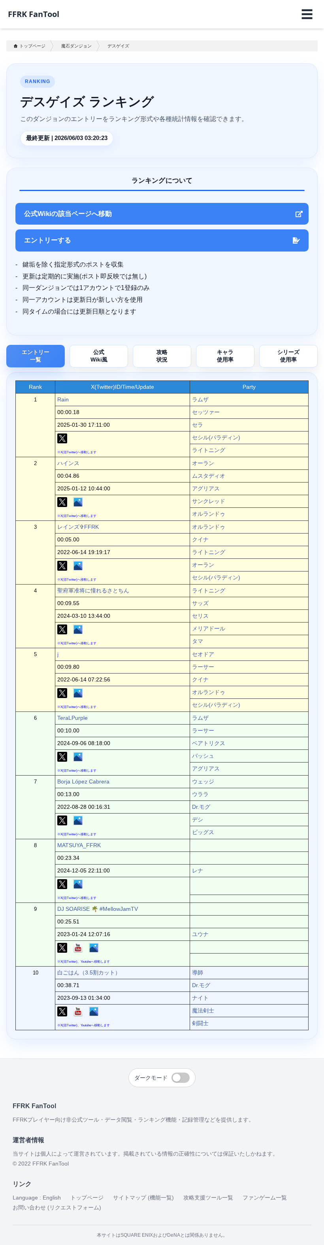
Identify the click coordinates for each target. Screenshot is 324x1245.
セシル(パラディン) (216, 437)
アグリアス (206, 488)
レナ (197, 870)
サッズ (200, 603)
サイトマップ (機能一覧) (143, 1197)
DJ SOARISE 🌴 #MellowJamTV (97, 909)
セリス (200, 616)
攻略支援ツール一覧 (208, 1197)
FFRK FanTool (33, 14)
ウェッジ (203, 781)
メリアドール (208, 628)
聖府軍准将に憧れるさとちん (93, 590)
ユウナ (200, 934)
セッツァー (206, 412)
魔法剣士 (203, 1010)
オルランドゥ (208, 514)
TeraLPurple (72, 718)
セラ (197, 425)
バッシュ (203, 756)
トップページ (32, 46)
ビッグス (203, 832)
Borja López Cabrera (83, 781)
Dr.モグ (201, 807)
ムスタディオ (208, 476)
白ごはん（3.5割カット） (89, 972)
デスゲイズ (118, 46)
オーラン (203, 463)
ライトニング (208, 450)
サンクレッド (208, 501)
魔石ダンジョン (76, 46)
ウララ (200, 794)
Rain (63, 399)
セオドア (203, 654)
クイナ (200, 539)
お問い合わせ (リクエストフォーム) (57, 1207)
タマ (197, 641)
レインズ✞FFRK (78, 527)
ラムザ (200, 399)
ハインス (68, 463)
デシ (197, 819)
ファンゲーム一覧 (265, 1197)
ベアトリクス (208, 743)
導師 (197, 972)
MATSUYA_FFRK (79, 845)
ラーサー (203, 667)
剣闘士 (200, 1023)
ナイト (200, 998)
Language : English (37, 1197)
